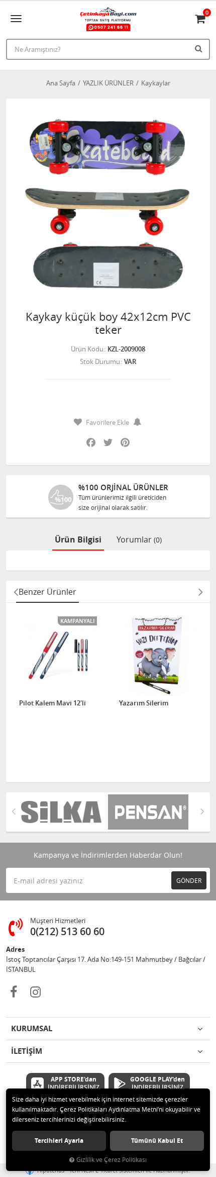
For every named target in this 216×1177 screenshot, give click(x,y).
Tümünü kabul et (157, 1140)
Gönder (188, 880)
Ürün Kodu (87, 348)
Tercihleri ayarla (59, 1140)
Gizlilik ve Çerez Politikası (111, 1159)
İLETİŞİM (26, 1051)
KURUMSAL (31, 1028)
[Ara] (200, 48)
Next (200, 592)
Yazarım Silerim (143, 703)
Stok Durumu (100, 361)
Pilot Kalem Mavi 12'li (52, 703)
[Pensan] (151, 812)
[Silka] (64, 812)
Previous (15, 592)
